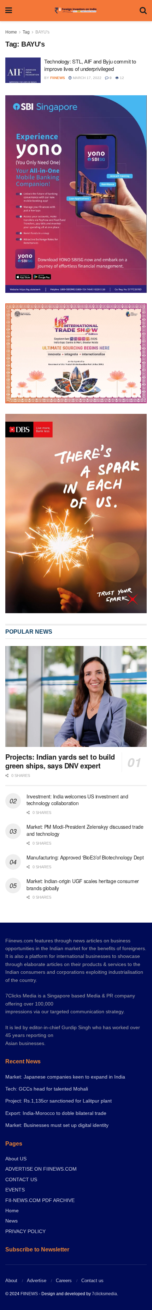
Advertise (36, 1280)
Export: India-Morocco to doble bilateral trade (55, 1113)
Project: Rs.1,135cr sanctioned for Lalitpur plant (58, 1101)
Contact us (92, 1280)
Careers (64, 1280)
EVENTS (15, 1190)
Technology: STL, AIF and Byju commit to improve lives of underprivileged (90, 65)
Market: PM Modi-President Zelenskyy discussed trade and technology (85, 830)
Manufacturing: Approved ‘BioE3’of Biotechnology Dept (85, 857)
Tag (26, 32)
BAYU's (42, 32)
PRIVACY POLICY (25, 1231)
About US (16, 1158)
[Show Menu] (8, 10)
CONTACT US (21, 1179)
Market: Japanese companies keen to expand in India (65, 1077)
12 (121, 78)
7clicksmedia (104, 1293)
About (11, 1280)
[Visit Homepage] (75, 11)
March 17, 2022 (86, 78)
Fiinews (57, 78)
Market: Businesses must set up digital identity (57, 1125)
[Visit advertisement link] (76, 514)
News (11, 1221)
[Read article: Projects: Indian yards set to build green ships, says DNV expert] (76, 696)
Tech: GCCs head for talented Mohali (46, 1089)
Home (11, 32)
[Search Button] (143, 10)
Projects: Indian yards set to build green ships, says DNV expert (60, 761)
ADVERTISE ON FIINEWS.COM (41, 1169)
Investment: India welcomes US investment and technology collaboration (77, 800)
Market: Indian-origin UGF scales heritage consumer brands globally (83, 884)
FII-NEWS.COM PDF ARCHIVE (40, 1200)
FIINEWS (29, 1293)
